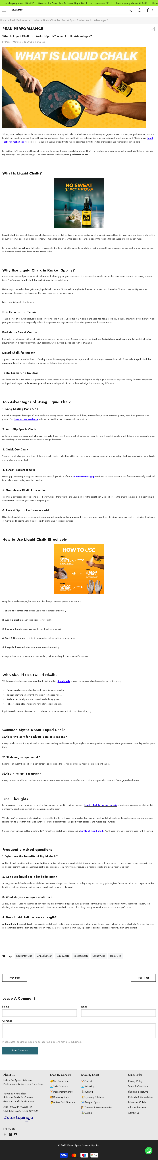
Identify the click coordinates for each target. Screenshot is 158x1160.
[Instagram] (10, 1134)
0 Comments (39, 41)
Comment (7, 1021)
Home (3, 20)
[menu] (4, 10)
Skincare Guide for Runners (18, 1097)
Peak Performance (20, 20)
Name (5, 1006)
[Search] (130, 10)
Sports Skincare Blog (14, 1093)
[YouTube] (15, 1134)
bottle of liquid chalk (91, 830)
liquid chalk (64, 681)
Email (84, 1006)
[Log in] (139, 10)
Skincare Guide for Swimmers (19, 1101)
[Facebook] (4, 1134)
